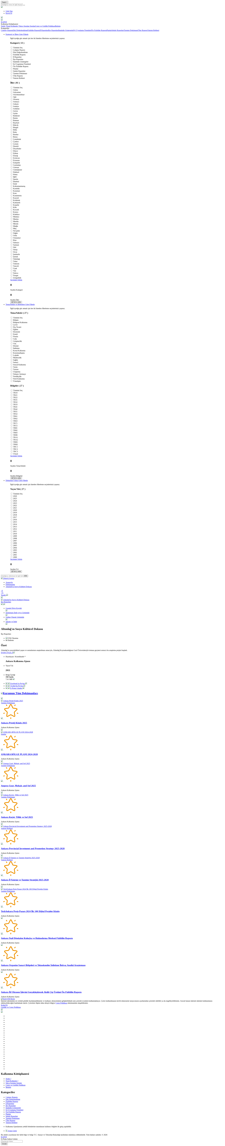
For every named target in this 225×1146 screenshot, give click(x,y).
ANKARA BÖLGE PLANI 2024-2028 (19, 754)
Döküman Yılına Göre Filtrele (17, 480)
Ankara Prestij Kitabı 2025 (14, 723)
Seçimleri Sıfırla (16, 280)
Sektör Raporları (118, 30)
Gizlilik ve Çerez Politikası (11, 1007)
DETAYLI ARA (16, 302)
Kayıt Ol (9, 13)
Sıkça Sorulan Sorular (27, 26)
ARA (25, 576)
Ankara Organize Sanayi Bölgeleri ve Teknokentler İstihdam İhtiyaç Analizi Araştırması (43, 965)
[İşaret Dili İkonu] (8, 999)
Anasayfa (9, 582)
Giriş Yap (9, 11)
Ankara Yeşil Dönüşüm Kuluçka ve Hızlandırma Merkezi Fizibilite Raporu (37, 938)
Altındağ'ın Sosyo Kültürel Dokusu (19, 587)
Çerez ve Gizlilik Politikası (45, 26)
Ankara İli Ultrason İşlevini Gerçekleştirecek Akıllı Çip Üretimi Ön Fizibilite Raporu (41, 992)
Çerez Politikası (61, 1003)
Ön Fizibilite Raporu (99, 30)
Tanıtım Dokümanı (131, 30)
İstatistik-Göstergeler (66, 30)
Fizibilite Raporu (33, 30)
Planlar (109, 30)
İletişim (57, 26)
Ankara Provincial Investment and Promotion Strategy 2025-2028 (33, 848)
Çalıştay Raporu (7, 30)
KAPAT (4, 1137)
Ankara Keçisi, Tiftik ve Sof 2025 (17, 817)
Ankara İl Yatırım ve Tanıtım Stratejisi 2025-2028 (25, 880)
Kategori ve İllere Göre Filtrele (17, 34)
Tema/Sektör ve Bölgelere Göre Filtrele (20, 304)
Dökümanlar (10, 585)
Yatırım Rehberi (153, 30)
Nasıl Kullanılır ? (12, 26)
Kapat (4, 2)
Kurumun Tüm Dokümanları (20, 693)
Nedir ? (3, 26)
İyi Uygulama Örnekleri (82, 30)
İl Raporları (44, 30)
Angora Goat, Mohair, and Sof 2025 (18, 785)
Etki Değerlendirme (20, 30)
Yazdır (3, 595)
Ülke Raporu (142, 30)
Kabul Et (4, 1005)
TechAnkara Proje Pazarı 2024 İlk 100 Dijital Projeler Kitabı (30, 911)
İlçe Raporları (53, 30)
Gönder (4, 1144)
